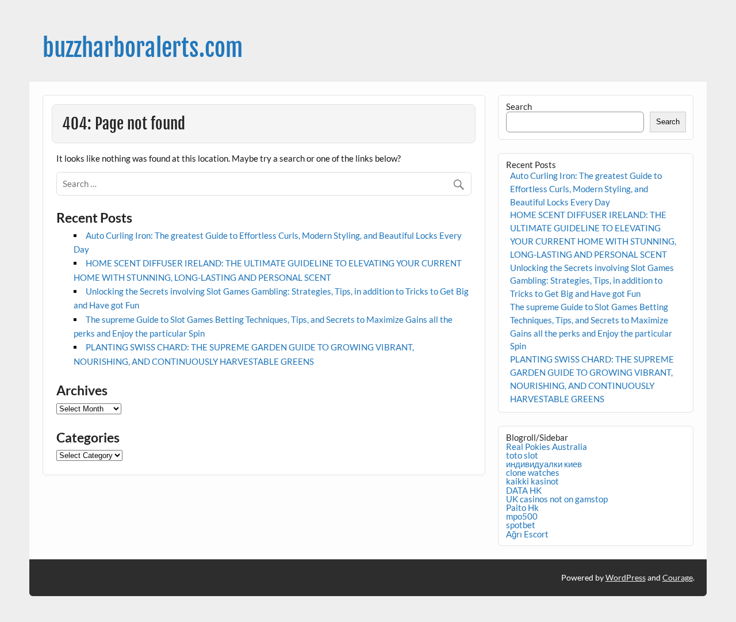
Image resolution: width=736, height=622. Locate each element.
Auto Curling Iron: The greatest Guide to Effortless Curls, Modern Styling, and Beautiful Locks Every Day (586, 188)
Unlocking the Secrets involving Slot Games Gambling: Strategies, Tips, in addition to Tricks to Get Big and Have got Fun (592, 280)
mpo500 (522, 516)
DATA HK (524, 490)
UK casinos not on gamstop (557, 499)
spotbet (520, 525)
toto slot (522, 455)
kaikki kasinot (532, 481)
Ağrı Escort (527, 534)
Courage (677, 577)
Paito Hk (522, 507)
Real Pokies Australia (546, 446)
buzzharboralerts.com (143, 48)
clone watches (532, 472)
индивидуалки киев (544, 464)
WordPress (625, 577)
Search (519, 106)
